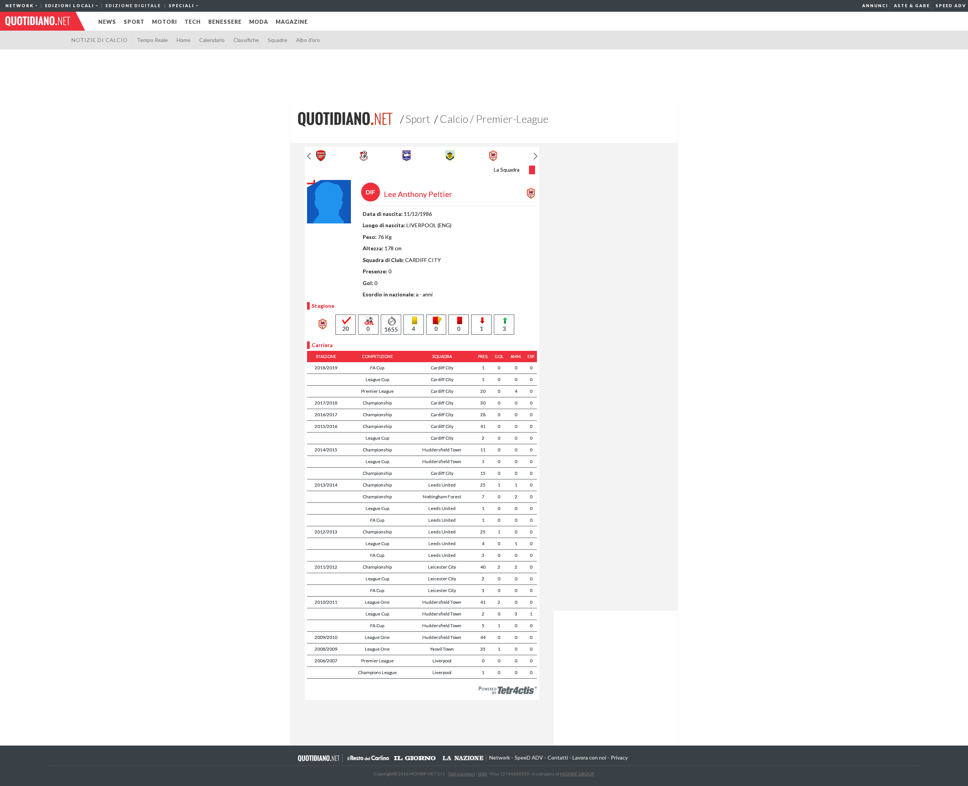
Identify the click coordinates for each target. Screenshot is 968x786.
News (107, 22)
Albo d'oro (308, 40)
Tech (193, 22)
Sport (134, 22)
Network (499, 757)
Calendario (212, 40)
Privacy (619, 757)
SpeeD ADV (950, 5)
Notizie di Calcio (99, 40)
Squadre (277, 40)
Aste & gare (912, 5)
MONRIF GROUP (577, 774)
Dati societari (461, 774)
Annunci (875, 5)
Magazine (292, 22)
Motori (164, 22)
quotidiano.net (38, 21)
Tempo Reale (152, 40)
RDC (368, 758)
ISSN (482, 774)
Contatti (558, 757)
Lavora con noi (589, 757)
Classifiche (246, 40)
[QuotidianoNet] (345, 118)
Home (184, 40)
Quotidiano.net (319, 758)
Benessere (225, 22)
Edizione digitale (133, 5)
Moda (258, 22)
